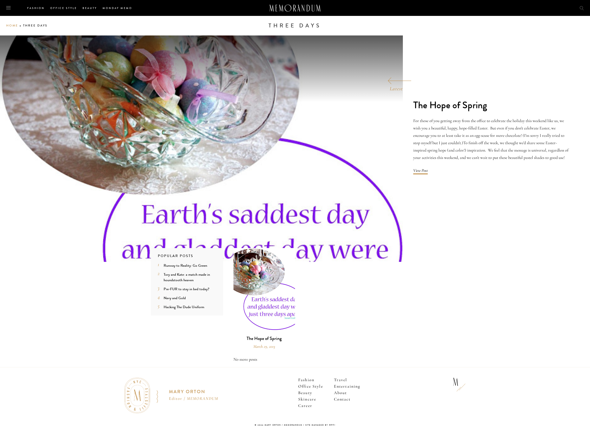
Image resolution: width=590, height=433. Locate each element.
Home (12, 25)
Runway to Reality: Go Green (185, 265)
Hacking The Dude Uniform (184, 307)
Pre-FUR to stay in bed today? (186, 289)
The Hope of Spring (450, 105)
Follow (556, 7)
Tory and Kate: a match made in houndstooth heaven (187, 277)
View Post (420, 170)
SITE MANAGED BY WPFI (320, 425)
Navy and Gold (175, 298)
